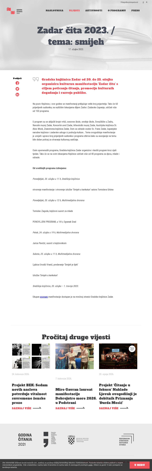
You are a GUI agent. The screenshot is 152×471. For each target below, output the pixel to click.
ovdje (90, 465)
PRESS (135, 10)
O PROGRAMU (117, 10)
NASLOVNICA (54, 10)
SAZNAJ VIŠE (21, 408)
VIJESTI (74, 10)
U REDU (139, 465)
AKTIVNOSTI (93, 10)
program (44, 296)
